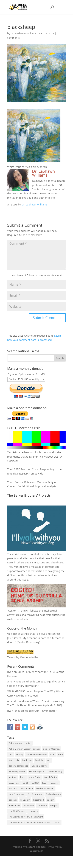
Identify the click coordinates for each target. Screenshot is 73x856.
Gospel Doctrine (39, 765)
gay (48, 760)
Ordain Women (53, 794)
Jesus (22, 777)
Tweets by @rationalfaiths (22, 657)
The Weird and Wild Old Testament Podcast (30, 822)
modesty (54, 782)
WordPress (36, 851)
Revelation (29, 805)
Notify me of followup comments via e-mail (37, 275)
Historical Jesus (36, 771)
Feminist (39, 760)
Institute (13, 777)
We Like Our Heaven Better (41, 710)
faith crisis (14, 760)
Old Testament (35, 794)
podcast (12, 799)
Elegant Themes (36, 847)
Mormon (13, 788)
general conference (18, 765)
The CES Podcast (17, 811)
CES (11, 754)
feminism (27, 760)
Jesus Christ (34, 777)
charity (19, 754)
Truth (57, 822)
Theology (33, 811)
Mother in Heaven (45, 788)
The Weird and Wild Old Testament (26, 816)
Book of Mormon (51, 748)
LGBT (10, 562)
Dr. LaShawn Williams (23, 33)
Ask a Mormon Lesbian (20, 743)
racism (50, 799)
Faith (60, 754)
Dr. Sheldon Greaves (36, 754)
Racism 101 (14, 805)
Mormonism (27, 788)
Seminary (42, 805)
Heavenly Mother (17, 771)
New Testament (16, 794)
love (44, 782)
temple (53, 805)
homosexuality (55, 771)
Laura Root (14, 782)
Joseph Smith (50, 777)
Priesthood (38, 799)
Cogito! (12, 610)
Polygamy (25, 799)
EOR (52, 754)
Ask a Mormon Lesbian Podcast (24, 748)
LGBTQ (35, 782)
